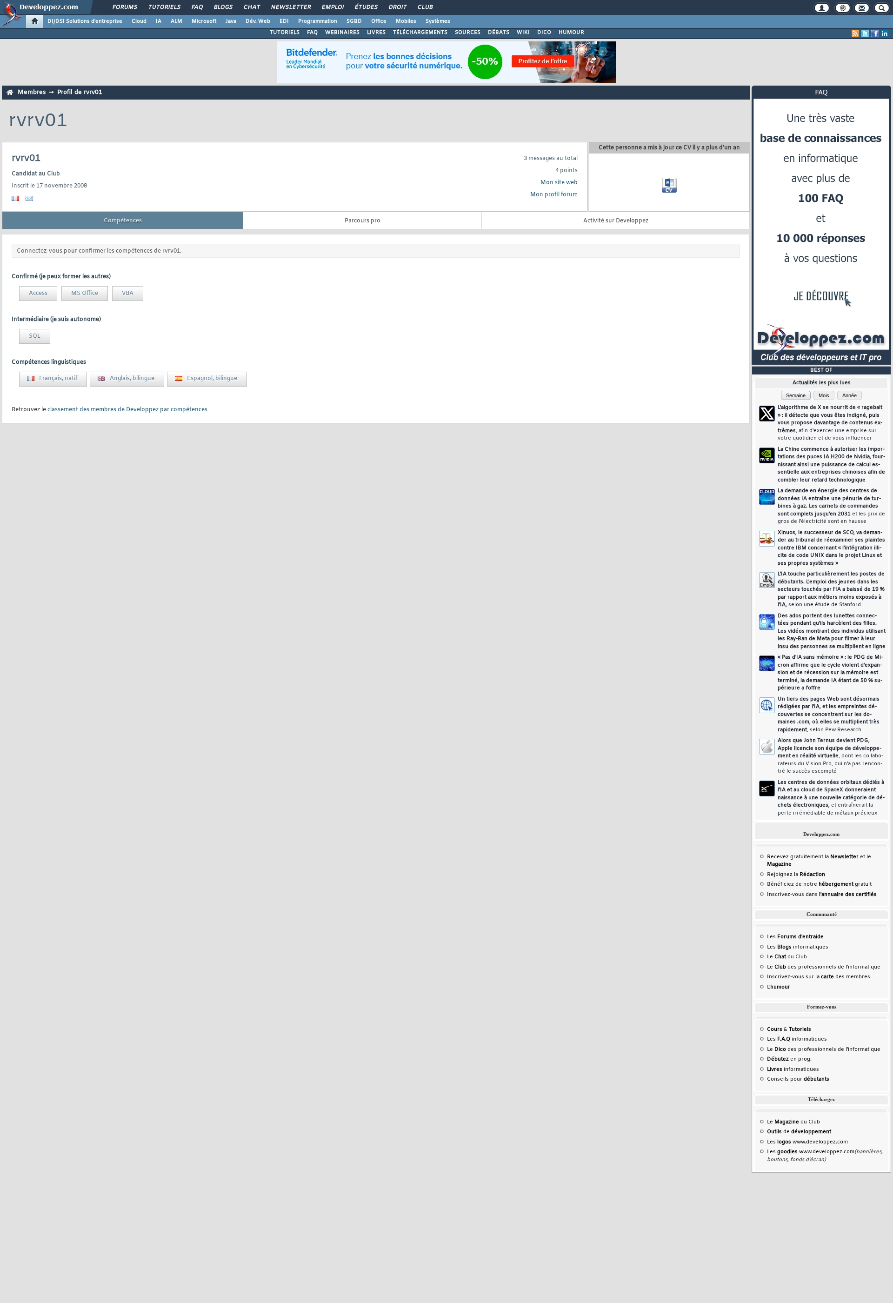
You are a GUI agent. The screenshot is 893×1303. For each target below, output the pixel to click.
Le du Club (793, 1122)
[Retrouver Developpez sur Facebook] (875, 33)
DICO (544, 32)
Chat (251, 7)
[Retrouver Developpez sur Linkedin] (884, 33)
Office (379, 21)
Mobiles (406, 21)
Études (365, 7)
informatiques (793, 1069)
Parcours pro (362, 221)
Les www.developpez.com (807, 1142)
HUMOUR (571, 32)
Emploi (332, 7)
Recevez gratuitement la (813, 857)
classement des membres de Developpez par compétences (127, 410)
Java (231, 21)
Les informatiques (797, 947)
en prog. (789, 1059)
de (799, 1132)
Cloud (139, 21)
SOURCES (467, 32)
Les (795, 937)
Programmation (317, 21)
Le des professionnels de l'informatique (823, 967)
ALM (176, 21)
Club (424, 7)
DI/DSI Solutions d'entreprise (84, 21)
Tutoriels (164, 7)
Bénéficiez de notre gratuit (819, 884)
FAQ (196, 7)
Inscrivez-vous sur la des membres (818, 977)
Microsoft (204, 21)
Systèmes (438, 21)
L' (778, 987)
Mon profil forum (554, 195)
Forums (124, 7)
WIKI (523, 32)
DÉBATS (498, 32)
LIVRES (376, 32)
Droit (397, 7)
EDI (284, 21)
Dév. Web (258, 21)
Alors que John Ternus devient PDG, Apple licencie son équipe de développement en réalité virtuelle (830, 756)
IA (158, 21)
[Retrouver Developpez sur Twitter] (865, 33)
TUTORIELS (285, 32)
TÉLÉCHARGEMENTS (420, 32)
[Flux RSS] (855, 33)
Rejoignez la (796, 874)
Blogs (223, 7)
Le (776, 957)
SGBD (354, 21)
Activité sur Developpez (615, 221)
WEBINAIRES (342, 32)
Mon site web (559, 183)
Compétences (123, 221)
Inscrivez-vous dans (822, 894)
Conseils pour (798, 1079)
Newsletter (290, 7)
